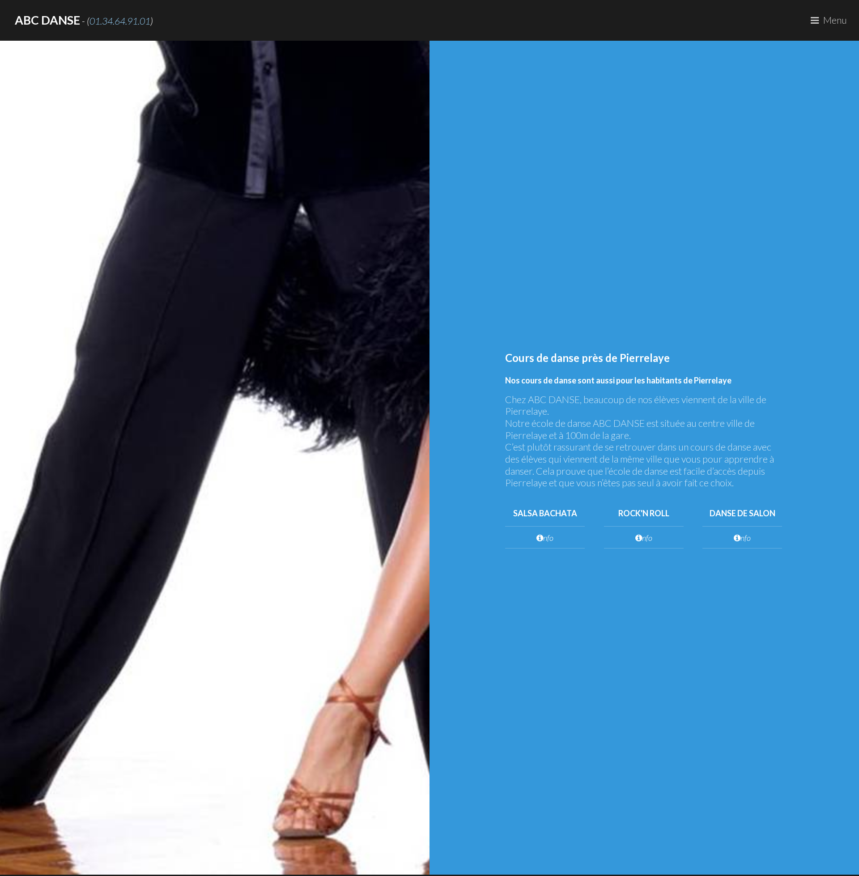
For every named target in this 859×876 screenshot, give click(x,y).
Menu (835, 20)
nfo (548, 538)
